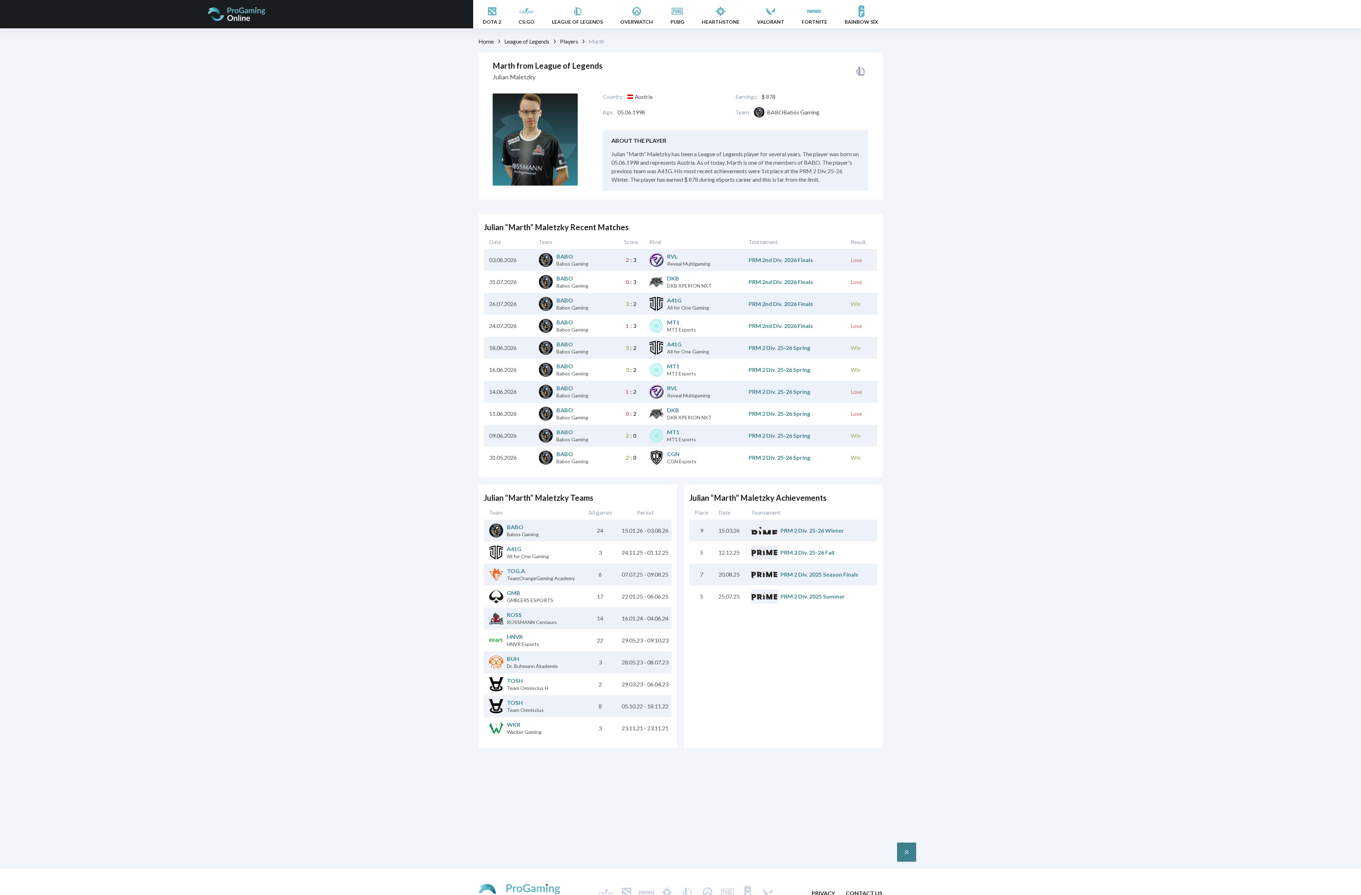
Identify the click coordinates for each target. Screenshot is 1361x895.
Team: (742, 112)
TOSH (515, 680)
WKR (513, 724)
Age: (608, 112)
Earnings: (746, 97)
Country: (613, 97)
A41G (674, 300)
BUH (513, 658)
